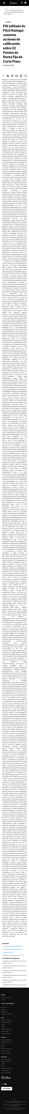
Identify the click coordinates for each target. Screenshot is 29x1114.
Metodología (4, 1011)
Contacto (3, 999)
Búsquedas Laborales (6, 997)
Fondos (3, 1026)
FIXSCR (6, 9)
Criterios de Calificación (6, 1014)
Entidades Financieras (6, 1022)
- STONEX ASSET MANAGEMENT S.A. (12, 949)
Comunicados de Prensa (14, 9)
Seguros (3, 1024)
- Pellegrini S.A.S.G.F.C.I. (8, 952)
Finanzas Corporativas (6, 1020)
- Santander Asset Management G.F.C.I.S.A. (13, 955)
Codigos (3, 1009)
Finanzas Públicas (5, 1031)
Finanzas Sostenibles (6, 1033)
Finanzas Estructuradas (6, 1029)
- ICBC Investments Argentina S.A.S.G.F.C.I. (13, 946)
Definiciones (4, 1007)
